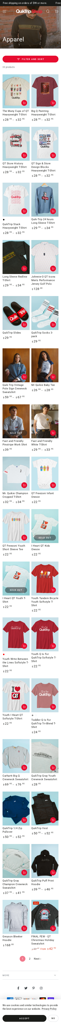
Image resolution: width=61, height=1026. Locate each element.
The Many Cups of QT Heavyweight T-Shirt (16, 112)
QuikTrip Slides (12, 332)
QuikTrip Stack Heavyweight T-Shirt (15, 226)
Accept (24, 1018)
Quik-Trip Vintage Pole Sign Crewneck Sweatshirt (15, 388)
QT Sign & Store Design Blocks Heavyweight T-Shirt (43, 167)
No (53, 1018)
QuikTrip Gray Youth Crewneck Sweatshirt (44, 777)
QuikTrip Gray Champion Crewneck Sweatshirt (15, 884)
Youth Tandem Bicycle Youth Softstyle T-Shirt (44, 602)
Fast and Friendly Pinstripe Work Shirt (15, 442)
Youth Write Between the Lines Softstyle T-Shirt (15, 662)
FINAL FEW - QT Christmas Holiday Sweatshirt (42, 940)
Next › (37, 958)
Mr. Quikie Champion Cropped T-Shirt (15, 495)
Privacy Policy (49, 1008)
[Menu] (4, 11)
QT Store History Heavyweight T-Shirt (15, 165)
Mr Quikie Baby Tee (43, 385)
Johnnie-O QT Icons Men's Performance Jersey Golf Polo (43, 280)
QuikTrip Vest (39, 828)
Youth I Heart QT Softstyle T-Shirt (13, 716)
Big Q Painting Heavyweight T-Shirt (43, 112)
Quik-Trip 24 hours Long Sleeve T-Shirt (43, 221)
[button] (47, 11)
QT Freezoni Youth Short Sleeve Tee (14, 547)
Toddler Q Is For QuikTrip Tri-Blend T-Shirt (43, 723)
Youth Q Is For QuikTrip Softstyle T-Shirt (43, 658)
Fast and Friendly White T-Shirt (41, 442)
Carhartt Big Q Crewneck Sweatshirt (15, 777)
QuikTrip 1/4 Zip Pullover (12, 830)
